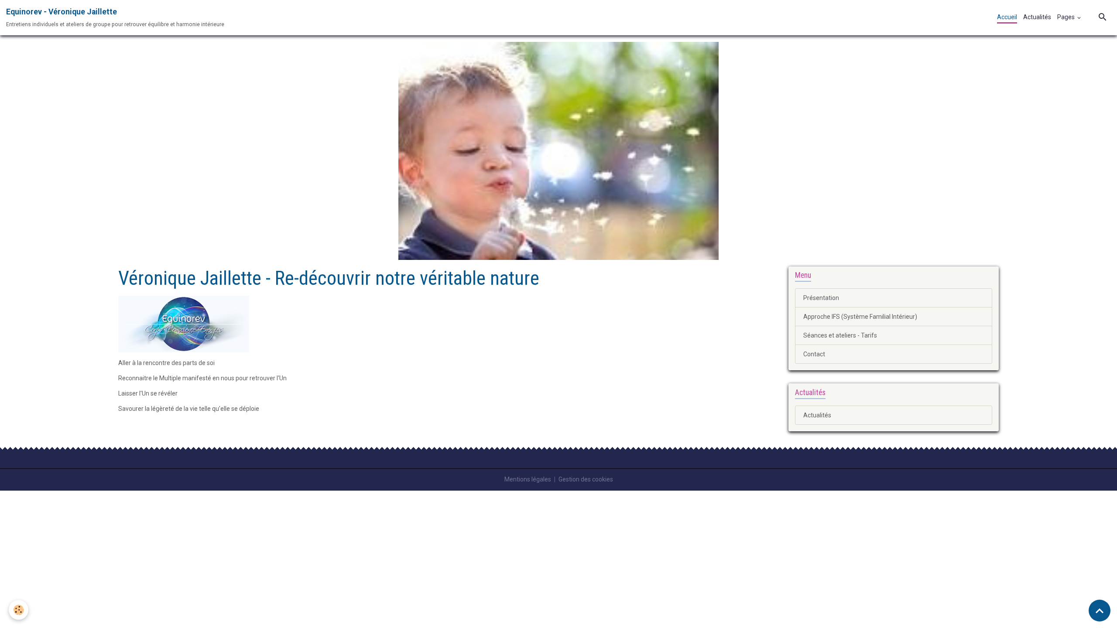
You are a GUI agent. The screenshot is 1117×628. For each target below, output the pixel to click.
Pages (1066, 17)
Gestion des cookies (585, 479)
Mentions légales (527, 479)
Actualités (1037, 17)
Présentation (821, 297)
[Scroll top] (1099, 610)
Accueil (1007, 17)
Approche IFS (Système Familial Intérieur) (860, 316)
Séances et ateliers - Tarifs (840, 335)
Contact (814, 354)
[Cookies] (18, 610)
